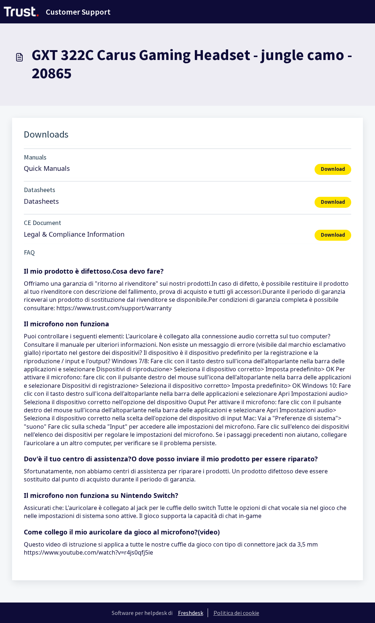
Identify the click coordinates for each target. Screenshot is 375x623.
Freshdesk (190, 612)
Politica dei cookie (236, 612)
